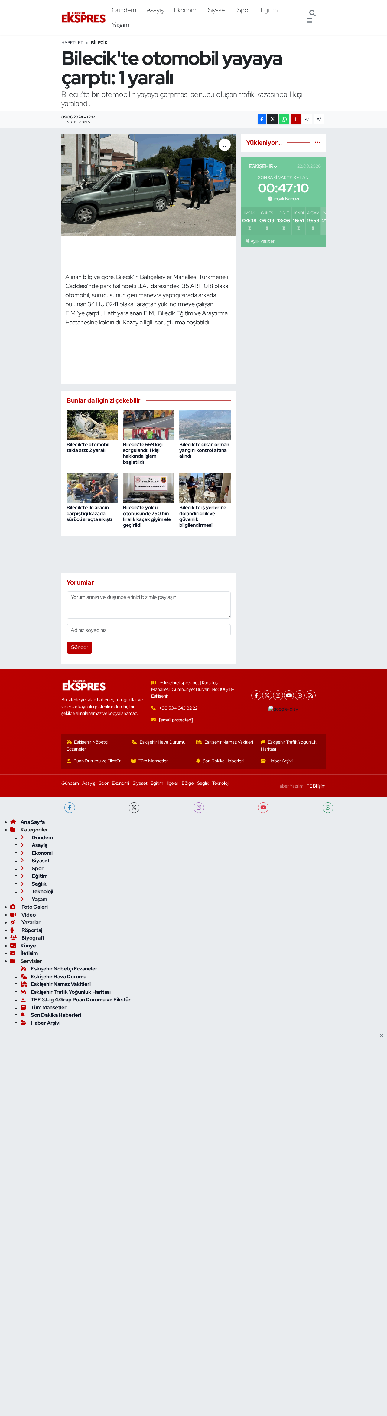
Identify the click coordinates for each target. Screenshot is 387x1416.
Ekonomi (186, 9)
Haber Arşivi (280, 761)
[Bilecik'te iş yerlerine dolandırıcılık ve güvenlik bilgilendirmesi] (205, 487)
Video (28, 914)
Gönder (79, 647)
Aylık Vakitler (263, 241)
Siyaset (217, 9)
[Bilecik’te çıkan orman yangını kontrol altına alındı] (205, 424)
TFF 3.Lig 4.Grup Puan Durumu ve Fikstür (81, 999)
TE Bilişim (316, 786)
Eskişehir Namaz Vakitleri (228, 742)
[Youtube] (289, 695)
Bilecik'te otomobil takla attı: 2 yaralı (88, 447)
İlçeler (172, 783)
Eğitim (269, 9)
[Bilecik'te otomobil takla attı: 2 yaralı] (92, 424)
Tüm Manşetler (153, 761)
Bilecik (99, 42)
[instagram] (199, 807)
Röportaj (31, 930)
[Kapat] (383, 1036)
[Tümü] (317, 142)
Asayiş (155, 9)
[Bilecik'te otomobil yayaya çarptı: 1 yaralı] (148, 185)
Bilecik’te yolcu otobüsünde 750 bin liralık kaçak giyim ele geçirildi (147, 516)
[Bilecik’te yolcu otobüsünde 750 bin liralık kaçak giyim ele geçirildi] (148, 487)
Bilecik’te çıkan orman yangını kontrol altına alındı (204, 450)
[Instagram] (278, 695)
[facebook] (69, 807)
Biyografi (32, 937)
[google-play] (283, 709)
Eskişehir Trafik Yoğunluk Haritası (289, 745)
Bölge (188, 783)
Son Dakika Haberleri (223, 761)
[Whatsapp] (300, 695)
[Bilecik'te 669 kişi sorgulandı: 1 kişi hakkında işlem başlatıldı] (148, 424)
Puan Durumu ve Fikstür (97, 761)
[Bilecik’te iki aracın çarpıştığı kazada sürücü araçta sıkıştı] (92, 487)
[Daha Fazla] (296, 119)
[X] (267, 695)
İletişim (29, 953)
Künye (28, 945)
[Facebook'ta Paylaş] (262, 119)
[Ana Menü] (309, 21)
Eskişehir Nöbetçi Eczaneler (88, 745)
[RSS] (311, 695)
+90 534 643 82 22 (178, 708)
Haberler (72, 42)
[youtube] (263, 807)
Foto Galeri (34, 907)
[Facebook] (256, 695)
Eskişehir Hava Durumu (162, 742)
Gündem (124, 9)
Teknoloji (220, 783)
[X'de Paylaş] (272, 119)
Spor (243, 9)
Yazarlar (31, 922)
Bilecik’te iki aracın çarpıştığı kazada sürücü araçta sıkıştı (89, 513)
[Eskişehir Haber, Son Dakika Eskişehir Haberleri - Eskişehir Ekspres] (84, 17)
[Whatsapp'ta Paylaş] (284, 119)
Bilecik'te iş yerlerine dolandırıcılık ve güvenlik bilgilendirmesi (202, 516)
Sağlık (203, 783)
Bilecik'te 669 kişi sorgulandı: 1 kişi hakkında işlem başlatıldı (143, 453)
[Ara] (312, 14)
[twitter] (134, 807)
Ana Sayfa (33, 822)
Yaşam (120, 24)
